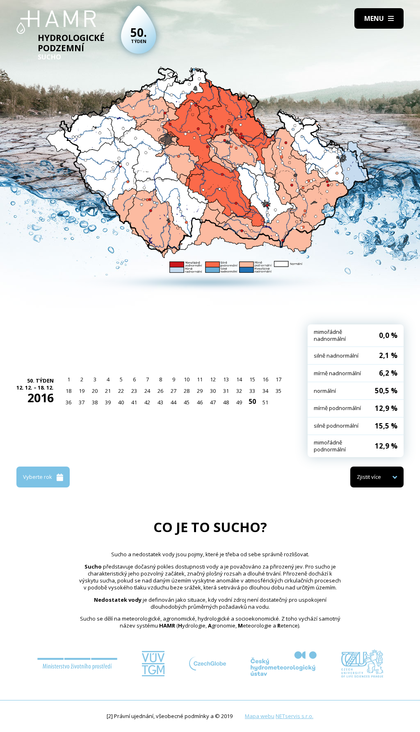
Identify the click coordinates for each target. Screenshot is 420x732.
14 (239, 379)
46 (200, 402)
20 (95, 390)
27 (173, 390)
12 (213, 379)
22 (121, 390)
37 (81, 402)
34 (265, 390)
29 (200, 390)
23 (134, 390)
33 (252, 390)
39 (108, 402)
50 (252, 401)
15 (252, 379)
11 (200, 379)
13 (226, 379)
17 (278, 379)
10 (186, 379)
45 (186, 402)
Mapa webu (259, 716)
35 (278, 390)
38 (95, 402)
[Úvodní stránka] (56, 22)
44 (173, 402)
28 (186, 390)
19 (81, 390)
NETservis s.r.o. (294, 716)
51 (265, 402)
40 (121, 402)
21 (108, 390)
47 (213, 402)
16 (265, 379)
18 (68, 390)
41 (134, 402)
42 (147, 402)
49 (239, 402)
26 (160, 390)
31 (226, 390)
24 (147, 390)
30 (213, 390)
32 (239, 390)
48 (226, 402)
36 (68, 402)
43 (160, 402)
